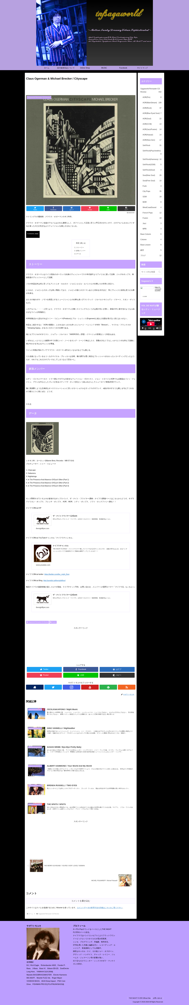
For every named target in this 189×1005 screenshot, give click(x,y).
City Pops (152, 191)
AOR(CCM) (152, 124)
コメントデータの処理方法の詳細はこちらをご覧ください (99, 908)
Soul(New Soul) (152, 175)
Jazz (152, 223)
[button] (160, 272)
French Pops (152, 213)
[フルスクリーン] (160, 328)
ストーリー (80, 247)
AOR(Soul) (152, 119)
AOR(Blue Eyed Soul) (152, 113)
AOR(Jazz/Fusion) (152, 129)
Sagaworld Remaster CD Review (38, 622)
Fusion (54, 622)
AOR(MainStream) (152, 103)
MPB (152, 229)
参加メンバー (80, 250)
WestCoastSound (152, 207)
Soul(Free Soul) (152, 181)
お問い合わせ (157, 998)
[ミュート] (157, 328)
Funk (152, 186)
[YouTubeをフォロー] (90, 687)
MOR (152, 202)
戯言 (150, 250)
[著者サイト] (35, 687)
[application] (151, 324)
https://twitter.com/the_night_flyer (56, 574)
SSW (152, 197)
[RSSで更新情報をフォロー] (126, 687)
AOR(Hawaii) (152, 135)
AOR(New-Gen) (152, 140)
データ (78, 254)
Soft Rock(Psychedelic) (152, 152)
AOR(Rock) (152, 108)
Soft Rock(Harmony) (152, 159)
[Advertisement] (80, 87)
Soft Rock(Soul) (152, 170)
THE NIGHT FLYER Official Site (140, 998)
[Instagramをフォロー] (71, 687)
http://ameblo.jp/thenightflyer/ (54, 580)
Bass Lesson (150, 245)
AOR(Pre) (152, 97)
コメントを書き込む (80, 901)
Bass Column (150, 234)
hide (36, 234)
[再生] (143, 328)
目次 (78, 243)
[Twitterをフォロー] (53, 687)
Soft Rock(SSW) (152, 164)
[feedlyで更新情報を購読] (108, 687)
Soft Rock (152, 145)
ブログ (150, 255)
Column (150, 239)
